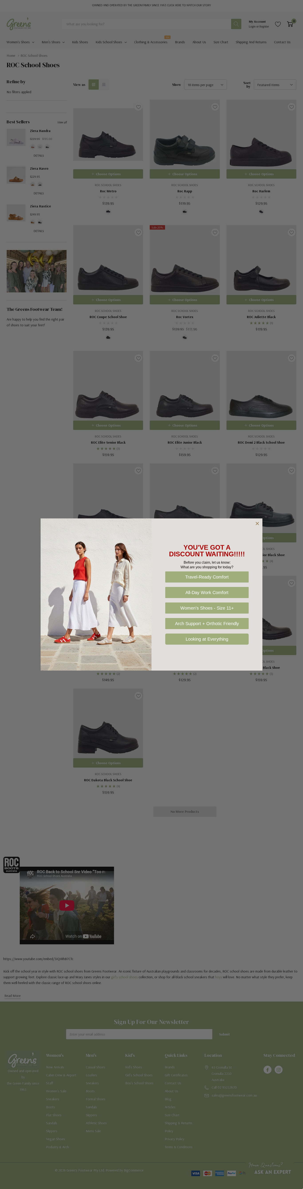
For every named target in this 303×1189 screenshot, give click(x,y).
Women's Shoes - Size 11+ (207, 608)
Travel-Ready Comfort (207, 577)
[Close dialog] (257, 523)
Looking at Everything (207, 639)
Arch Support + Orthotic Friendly (207, 623)
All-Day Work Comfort (206, 592)
